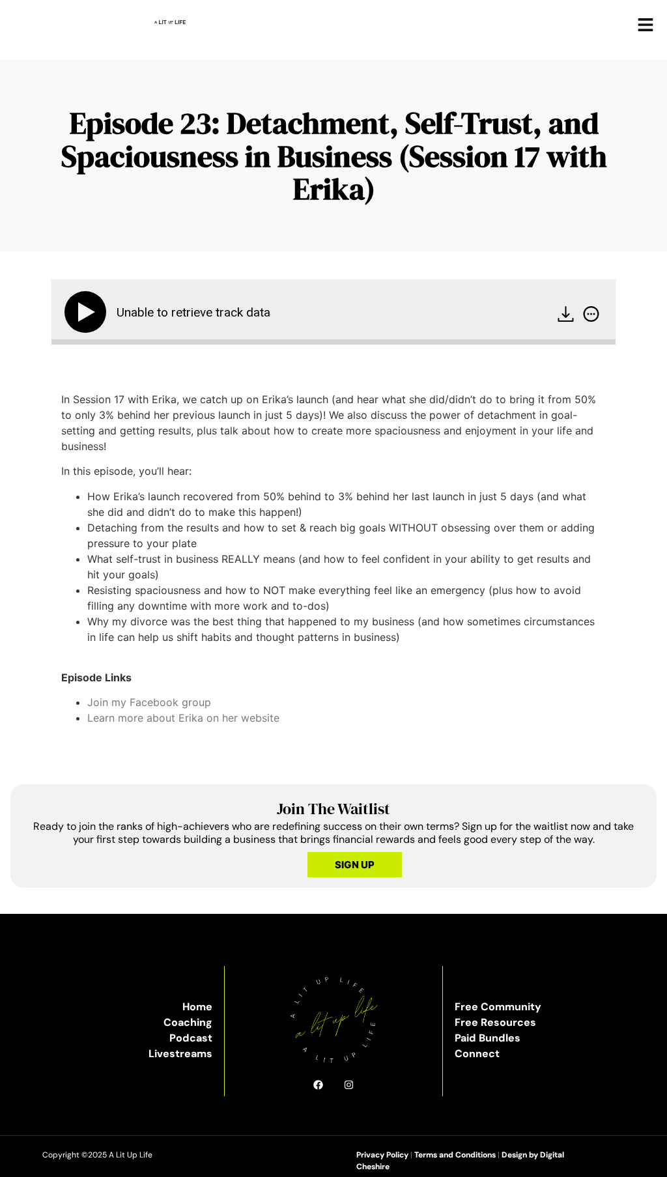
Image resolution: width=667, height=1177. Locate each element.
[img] (591, 314)
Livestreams (180, 1053)
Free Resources (495, 1022)
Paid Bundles (487, 1038)
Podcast (190, 1038)
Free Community (498, 1007)
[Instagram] (349, 1085)
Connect (477, 1053)
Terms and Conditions (455, 1155)
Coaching (187, 1022)
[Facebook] (318, 1085)
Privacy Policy (382, 1155)
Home (197, 1007)
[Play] (88, 312)
